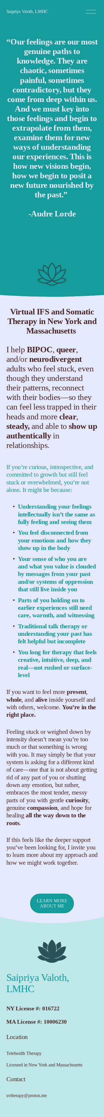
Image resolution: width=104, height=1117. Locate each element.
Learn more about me (52, 903)
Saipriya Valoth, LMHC (27, 11)
